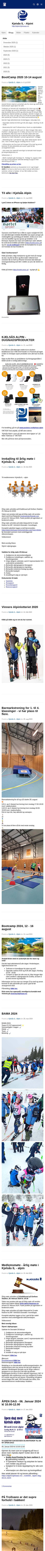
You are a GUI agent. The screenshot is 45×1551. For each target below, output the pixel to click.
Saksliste (9, 581)
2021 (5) (6, 67)
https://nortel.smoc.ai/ (33, 243)
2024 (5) (6, 55)
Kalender (35, 33)
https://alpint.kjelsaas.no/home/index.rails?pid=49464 (21, 530)
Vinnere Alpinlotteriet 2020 (20, 607)
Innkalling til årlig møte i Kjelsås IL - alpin (18, 460)
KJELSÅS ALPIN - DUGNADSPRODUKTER (18, 339)
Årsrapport (10, 583)
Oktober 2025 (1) (9, 47)
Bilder (18, 33)
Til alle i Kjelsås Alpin (16, 193)
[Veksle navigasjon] (41, 4)
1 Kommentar (7, 1486)
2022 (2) (6, 63)
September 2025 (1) (10, 51)
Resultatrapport (11, 585)
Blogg (11, 33)
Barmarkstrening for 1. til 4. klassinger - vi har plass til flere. (20, 711)
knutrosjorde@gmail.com (29, 516)
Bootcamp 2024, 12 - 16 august (17, 927)
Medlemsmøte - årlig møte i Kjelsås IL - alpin (20, 1267)
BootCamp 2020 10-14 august (22, 77)
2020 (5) (6, 71)
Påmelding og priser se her (11, 164)
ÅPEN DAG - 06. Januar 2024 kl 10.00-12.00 (21, 1403)
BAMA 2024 (9, 1013)
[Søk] (34, 4)
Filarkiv (26, 33)
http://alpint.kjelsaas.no (20, 26)
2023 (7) (6, 59)
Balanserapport (11, 587)
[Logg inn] (38, 4)
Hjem (4, 33)
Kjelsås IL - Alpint (14, 82)
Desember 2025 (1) (10, 42)
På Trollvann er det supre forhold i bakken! (19, 1499)
